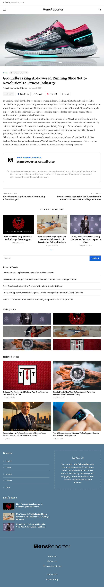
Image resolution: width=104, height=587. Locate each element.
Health (9, 461)
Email (67, 94)
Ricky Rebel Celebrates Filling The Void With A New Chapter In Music (85, 239)
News (8, 467)
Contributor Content (19, 73)
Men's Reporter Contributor (15, 88)
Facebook (24, 94)
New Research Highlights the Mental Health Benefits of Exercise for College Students (52, 239)
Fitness (9, 480)
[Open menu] (5, 9)
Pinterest (53, 94)
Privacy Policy (52, 579)
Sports (9, 474)
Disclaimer (52, 561)
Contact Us (52, 574)
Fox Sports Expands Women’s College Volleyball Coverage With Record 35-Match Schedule (43, 293)
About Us (52, 556)
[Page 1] (50, 249)
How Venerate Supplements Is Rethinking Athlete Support (28, 272)
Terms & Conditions (52, 566)
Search (95, 258)
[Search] (100, 10)
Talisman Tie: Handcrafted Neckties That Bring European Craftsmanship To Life (38, 299)
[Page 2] (53, 249)
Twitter (39, 94)
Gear (5, 73)
